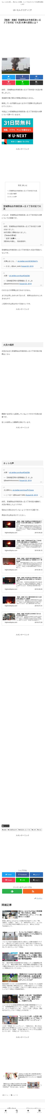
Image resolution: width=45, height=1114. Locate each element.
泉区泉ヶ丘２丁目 (25, 830)
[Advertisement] (22, 40)
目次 (19, 185)
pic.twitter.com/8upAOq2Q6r (19, 275)
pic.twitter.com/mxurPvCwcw (23, 490)
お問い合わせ (11, 1108)
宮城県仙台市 (13, 830)
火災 (40, 830)
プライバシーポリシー (33, 1108)
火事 (34, 830)
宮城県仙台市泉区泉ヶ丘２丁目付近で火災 (23, 191)
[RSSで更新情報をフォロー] (33, 891)
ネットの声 (13, 196)
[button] (41, 547)
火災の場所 (13, 193)
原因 (4, 830)
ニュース (6, 826)
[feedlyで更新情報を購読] (12, 891)
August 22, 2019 (27, 266)
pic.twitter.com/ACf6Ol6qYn (28, 261)
